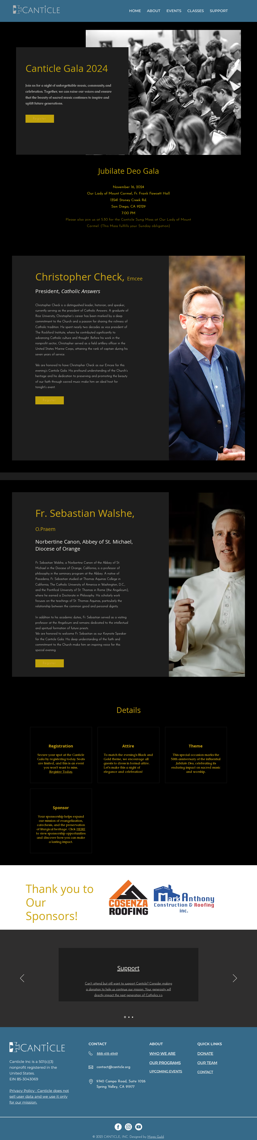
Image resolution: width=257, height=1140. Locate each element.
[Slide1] (124, 1017)
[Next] (235, 978)
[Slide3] (132, 1017)
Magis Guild (155, 1137)
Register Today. (61, 772)
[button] (153, 11)
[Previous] (22, 978)
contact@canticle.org (113, 1067)
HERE (80, 829)
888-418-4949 (107, 1054)
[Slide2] (129, 1017)
